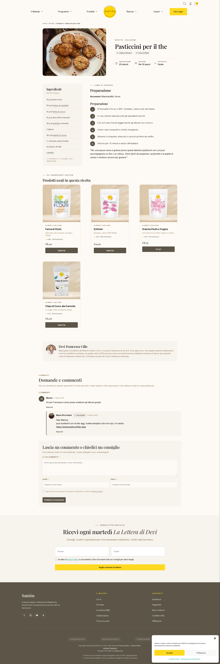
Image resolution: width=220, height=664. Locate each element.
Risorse (130, 11)
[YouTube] (37, 615)
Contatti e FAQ (158, 616)
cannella (50, 152)
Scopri (158, 249)
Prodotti (90, 11)
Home (45, 23)
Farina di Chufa (53, 229)
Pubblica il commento (54, 500)
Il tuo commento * (51, 457)
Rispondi (49, 407)
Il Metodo (35, 11)
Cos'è (98, 599)
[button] (215, 638)
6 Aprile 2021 (59, 398)
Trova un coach (102, 621)
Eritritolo (98, 229)
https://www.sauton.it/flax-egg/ (71, 427)
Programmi (63, 11)
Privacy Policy (97, 491)
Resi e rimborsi (158, 610)
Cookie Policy (174, 659)
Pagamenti (156, 605)
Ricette (51, 23)
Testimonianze (102, 616)
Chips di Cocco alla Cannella (60, 306)
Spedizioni (156, 599)
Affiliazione (156, 621)
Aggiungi (61, 250)
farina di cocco (58, 111)
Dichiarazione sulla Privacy (190, 659)
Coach (157, 11)
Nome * (46, 479)
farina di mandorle (60, 105)
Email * (114, 479)
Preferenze (201, 652)
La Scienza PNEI (103, 610)
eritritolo (56, 123)
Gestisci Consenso (110, 648)
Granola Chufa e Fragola (155, 229)
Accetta (169, 652)
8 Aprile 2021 (92, 415)
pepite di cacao (60, 135)
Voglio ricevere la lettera (110, 567)
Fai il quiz (178, 11)
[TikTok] (43, 615)
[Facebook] (24, 615)
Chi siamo (100, 605)
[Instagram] (30, 615)
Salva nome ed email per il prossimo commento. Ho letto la (74, 491)
